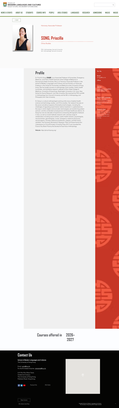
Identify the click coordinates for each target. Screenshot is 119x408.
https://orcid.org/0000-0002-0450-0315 (104, 89)
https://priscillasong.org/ (48, 130)
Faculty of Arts (33, 385)
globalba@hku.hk (40, 368)
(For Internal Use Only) (24, 404)
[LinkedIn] (21, 385)
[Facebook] (19, 385)
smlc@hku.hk (26, 366)
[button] (19, 12)
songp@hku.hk (101, 77)
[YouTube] (24, 385)
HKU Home (48, 385)
